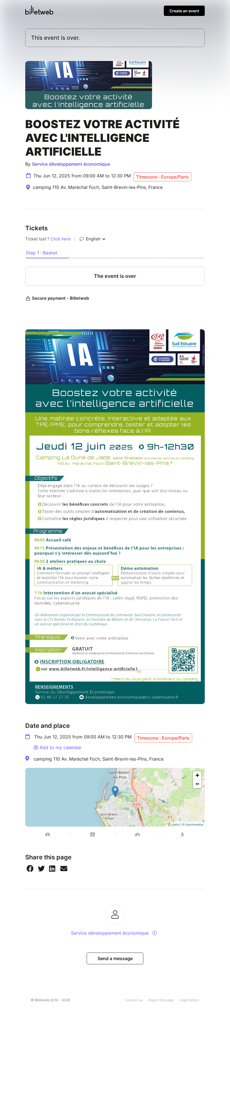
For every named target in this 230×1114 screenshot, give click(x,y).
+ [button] (197, 775)
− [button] (197, 783)
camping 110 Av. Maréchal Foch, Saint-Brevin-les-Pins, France (99, 759)
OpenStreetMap (194, 824)
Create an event (184, 10)
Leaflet (176, 824)
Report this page (161, 1000)
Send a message (115, 958)
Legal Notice (189, 1000)
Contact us (133, 1000)
